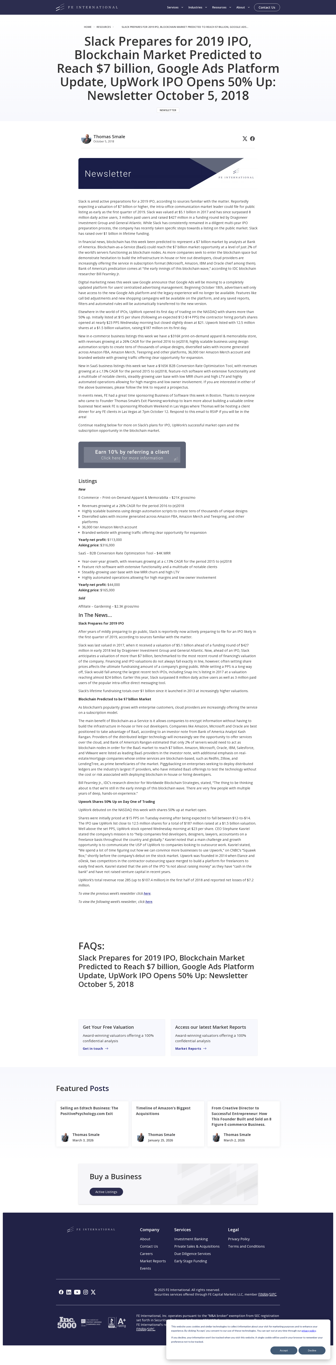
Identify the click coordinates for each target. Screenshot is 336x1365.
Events (145, 1268)
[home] (87, 7)
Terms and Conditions (246, 1246)
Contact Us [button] (149, 1246)
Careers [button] (146, 1253)
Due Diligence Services (192, 1253)
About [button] (145, 1239)
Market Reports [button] (153, 1261)
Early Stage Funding (190, 1261)
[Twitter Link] (245, 138)
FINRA (141, 1329)
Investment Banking (191, 1239)
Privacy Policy (239, 1239)
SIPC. (151, 1329)
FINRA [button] (263, 1294)
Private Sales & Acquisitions (197, 1246)
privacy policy (309, 1330)
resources (104, 27)
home (88, 27)
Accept (284, 1350)
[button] (175, 7)
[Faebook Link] (252, 138)
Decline (312, 1350)
